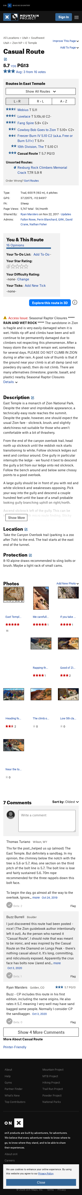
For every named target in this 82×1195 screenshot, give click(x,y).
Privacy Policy (45, 1173)
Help (7, 1076)
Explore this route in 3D (50, 303)
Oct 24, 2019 (50, 897)
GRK (61, 219)
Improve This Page (65, 41)
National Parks (51, 1102)
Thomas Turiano (18, 842)
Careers (10, 1160)
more (36, 897)
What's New (12, 1095)
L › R (17, 101)
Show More (16, 518)
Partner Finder (14, 1089)
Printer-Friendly (14, 1047)
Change (23, 279)
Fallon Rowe (28, 219)
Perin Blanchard (47, 219)
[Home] (23, 17)
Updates (66, 214)
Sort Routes (31, 180)
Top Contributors (15, 1102)
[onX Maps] (14, 1126)
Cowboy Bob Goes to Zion (36, 130)
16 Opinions (15, 245)
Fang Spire (25, 123)
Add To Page (68, 47)
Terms (50, 1189)
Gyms (8, 1082)
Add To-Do (41, 254)
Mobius (22, 110)
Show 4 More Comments (41, 1032)
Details (8, 382)
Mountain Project (52, 1069)
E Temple (31, 43)
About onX (11, 1154)
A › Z (63, 101)
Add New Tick (35, 285)
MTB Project (50, 1076)
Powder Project (51, 1095)
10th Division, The (30, 147)
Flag (73, 906)
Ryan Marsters (29, 214)
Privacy (62, 1189)
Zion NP (17, 43)
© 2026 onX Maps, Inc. (29, 1189)
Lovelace (23, 116)
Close (41, 1182)
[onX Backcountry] (16, 6)
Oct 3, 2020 (14, 968)
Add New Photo (66, 583)
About (8, 1069)
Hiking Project (51, 1082)
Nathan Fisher (38, 224)
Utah (25, 37)
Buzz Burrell (15, 917)
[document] (41, 1176)
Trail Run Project (52, 1089)
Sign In (63, 17)
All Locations (11, 37)
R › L (40, 101)
